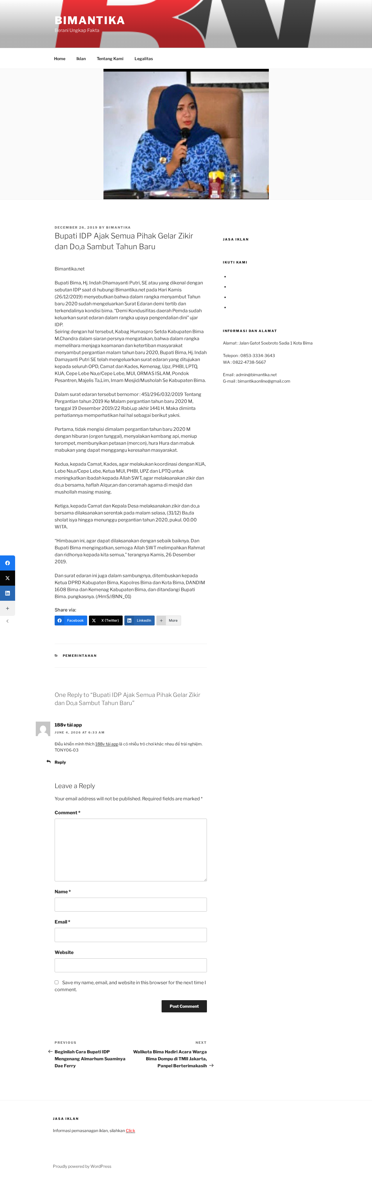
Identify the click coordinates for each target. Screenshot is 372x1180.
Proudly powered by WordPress (82, 1166)
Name (63, 891)
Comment (68, 812)
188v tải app (68, 725)
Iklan (81, 58)
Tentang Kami (110, 58)
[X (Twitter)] (7, 578)
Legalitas (144, 58)
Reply (60, 762)
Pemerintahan (80, 656)
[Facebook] (7, 563)
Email (62, 922)
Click (130, 1130)
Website (64, 952)
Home (59, 58)
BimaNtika (90, 20)
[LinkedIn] (7, 593)
